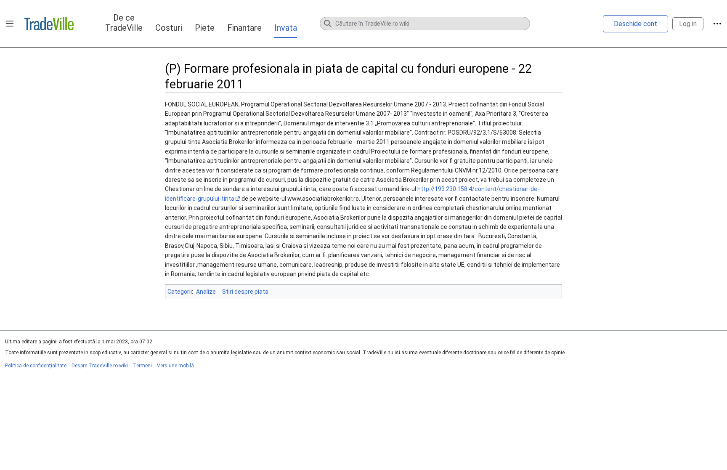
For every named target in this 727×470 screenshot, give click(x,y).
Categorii (179, 291)
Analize (206, 291)
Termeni (142, 366)
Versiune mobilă (175, 366)
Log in (688, 24)
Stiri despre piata (245, 291)
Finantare (244, 28)
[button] (9, 23)
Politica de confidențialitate (35, 366)
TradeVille (49, 23)
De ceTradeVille (124, 23)
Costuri (168, 28)
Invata (285, 28)
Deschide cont (635, 24)
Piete (205, 28)
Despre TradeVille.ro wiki (100, 366)
